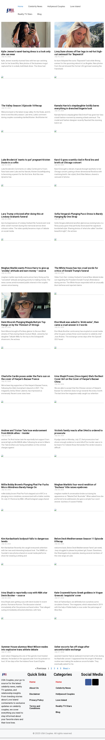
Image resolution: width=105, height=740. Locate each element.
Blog (39, 14)
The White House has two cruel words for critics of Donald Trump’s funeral (76, 269)
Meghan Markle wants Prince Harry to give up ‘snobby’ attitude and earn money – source (25, 269)
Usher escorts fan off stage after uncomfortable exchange (71, 648)
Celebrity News (35, 6)
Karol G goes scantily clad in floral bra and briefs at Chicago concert (76, 161)
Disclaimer (34, 694)
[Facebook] (88, 682)
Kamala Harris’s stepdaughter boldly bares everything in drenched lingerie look (76, 107)
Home (20, 6)
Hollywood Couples (56, 6)
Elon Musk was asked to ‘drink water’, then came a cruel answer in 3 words (76, 323)
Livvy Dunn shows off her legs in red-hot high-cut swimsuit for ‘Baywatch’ (78, 53)
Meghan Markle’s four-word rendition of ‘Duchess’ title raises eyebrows (75, 486)
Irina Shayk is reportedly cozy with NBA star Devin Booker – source (24, 594)
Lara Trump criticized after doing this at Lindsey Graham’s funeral (22, 215)
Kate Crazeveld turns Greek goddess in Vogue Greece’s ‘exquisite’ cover (78, 594)
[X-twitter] (95, 682)
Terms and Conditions (34, 707)
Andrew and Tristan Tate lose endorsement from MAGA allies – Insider (24, 432)
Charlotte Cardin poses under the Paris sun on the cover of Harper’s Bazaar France (25, 377)
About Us (34, 688)
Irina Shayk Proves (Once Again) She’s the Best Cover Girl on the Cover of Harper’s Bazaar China (78, 379)
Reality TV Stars (25, 14)
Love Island (75, 6)
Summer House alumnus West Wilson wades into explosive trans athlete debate (24, 648)
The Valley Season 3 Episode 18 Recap (21, 105)
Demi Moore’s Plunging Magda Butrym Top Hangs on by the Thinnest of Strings (23, 323)
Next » (66, 668)
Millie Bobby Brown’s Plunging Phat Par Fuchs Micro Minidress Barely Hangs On (25, 486)
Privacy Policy (36, 700)
